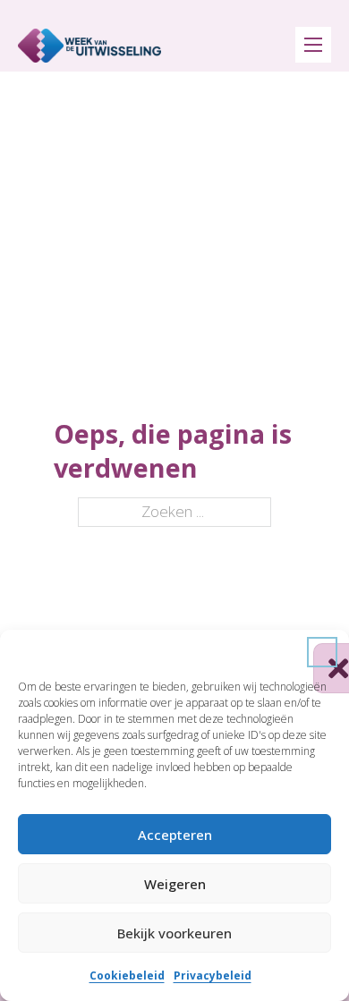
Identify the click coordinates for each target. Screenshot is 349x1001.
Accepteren (175, 835)
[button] (322, 652)
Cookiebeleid (127, 975)
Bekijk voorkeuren (174, 933)
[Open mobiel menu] (313, 45)
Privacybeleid (212, 975)
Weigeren (175, 884)
